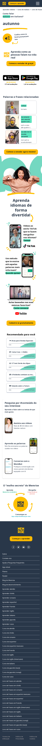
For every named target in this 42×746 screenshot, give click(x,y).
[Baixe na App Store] (11, 77)
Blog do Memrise (8, 580)
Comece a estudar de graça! (21, 63)
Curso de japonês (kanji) (11, 668)
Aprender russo (8, 624)
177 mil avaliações (11, 84)
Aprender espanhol (9, 602)
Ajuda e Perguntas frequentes (13, 563)
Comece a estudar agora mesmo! (21, 152)
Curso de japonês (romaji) (11, 672)
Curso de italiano (23, 10)
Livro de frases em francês (12, 703)
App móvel (6, 567)
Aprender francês (8, 607)
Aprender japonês (9, 620)
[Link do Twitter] (18, 547)
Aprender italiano (9, 10)
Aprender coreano (9, 598)
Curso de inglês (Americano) (12, 659)
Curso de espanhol (9, 642)
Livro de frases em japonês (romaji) (15, 720)
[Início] (6, 54)
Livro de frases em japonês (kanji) (14, 725)
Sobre (4, 554)
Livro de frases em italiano (12, 716)
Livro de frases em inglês (11, 712)
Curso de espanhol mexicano (12, 646)
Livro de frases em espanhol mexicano (16, 694)
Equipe (4, 576)
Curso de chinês (8, 633)
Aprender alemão (8, 589)
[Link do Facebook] (13, 547)
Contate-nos (7, 558)
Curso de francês (8, 650)
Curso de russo (7, 677)
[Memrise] (4, 3)
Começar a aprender (17, 3)
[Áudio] (7, 38)
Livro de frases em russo (11, 729)
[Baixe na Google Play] (30, 77)
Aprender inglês (8, 611)
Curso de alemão (8, 628)
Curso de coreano (8, 637)
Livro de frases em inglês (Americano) (16, 707)
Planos (4, 571)
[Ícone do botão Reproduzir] (12, 107)
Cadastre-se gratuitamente (21, 323)
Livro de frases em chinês (11, 685)
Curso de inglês (8, 655)
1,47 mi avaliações (30, 84)
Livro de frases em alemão (12, 681)
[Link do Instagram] (28, 547)
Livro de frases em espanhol (12, 699)
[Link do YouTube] (23, 547)
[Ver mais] (37, 3)
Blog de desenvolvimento (11, 585)
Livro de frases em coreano (12, 690)
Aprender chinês (8, 593)
